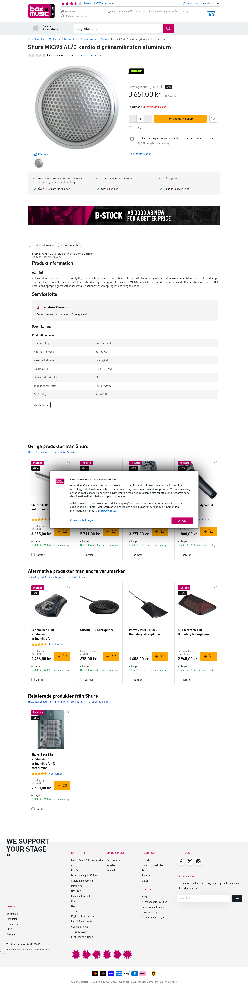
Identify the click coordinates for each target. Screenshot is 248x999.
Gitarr (74, 901)
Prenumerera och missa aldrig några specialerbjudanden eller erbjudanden (209, 885)
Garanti (146, 880)
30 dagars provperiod (76, 16)
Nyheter (110, 865)
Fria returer (70, 11)
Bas (73, 906)
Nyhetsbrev (112, 870)
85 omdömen (202, 519)
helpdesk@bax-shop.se (36, 949)
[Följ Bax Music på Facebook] (181, 861)
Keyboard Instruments (83, 916)
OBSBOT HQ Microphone (97, 630)
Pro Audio (76, 870)
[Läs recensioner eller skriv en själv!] (37, 55)
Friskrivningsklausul (153, 906)
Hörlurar (76, 890)
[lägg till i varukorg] (62, 531)
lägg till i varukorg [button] (183, 118)
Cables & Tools (79, 926)
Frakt (145, 870)
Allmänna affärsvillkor (154, 901)
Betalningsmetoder (152, 865)
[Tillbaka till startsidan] (35, 27)
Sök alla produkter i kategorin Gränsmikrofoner (56, 577)
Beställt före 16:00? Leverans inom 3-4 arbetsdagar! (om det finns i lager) (150, 11)
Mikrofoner (77, 885)
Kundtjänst (150, 853)
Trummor (76, 911)
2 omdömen (56, 644)
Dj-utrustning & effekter (84, 875)
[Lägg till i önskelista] (213, 118)
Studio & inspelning (82, 880)
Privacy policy (149, 912)
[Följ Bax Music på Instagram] (199, 861)
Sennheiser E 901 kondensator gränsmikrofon (43, 634)
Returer (146, 875)
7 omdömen (56, 773)
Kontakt (146, 860)
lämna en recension (90, 55)
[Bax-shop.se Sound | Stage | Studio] (41, 11)
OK (184, 520)
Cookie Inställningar (82, 520)
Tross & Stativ (79, 931)
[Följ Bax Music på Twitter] (190, 861)
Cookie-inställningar (153, 917)
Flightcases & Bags (82, 936)
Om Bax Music (114, 860)
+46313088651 (33, 944)
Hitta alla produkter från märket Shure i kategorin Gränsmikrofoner (69, 701)
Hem (144, 896)
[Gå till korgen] (210, 12)
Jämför (40, 554)
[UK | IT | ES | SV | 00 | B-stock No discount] (124, 215)
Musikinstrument (80, 895)
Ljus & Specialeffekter (83, 921)
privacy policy (108, 510)
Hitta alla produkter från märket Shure (51, 452)
